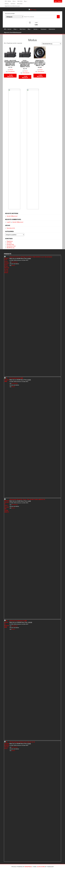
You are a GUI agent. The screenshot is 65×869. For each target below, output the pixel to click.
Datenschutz (19, 3)
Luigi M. (9, 222)
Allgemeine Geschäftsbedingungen (12, 6)
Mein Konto (20, 1)
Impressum (13, 3)
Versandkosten (11, 71)
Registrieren (10, 241)
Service (6, 3)
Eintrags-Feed (10, 244)
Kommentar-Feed (11, 246)
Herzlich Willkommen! (12, 216)
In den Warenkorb (10, 75)
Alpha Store (41, 866)
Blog (25, 1)
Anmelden (9, 243)
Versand (11, 69)
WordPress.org (10, 247)
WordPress (28, 866)
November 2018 (11, 228)
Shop (14, 1)
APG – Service (8, 1)
